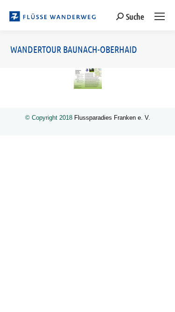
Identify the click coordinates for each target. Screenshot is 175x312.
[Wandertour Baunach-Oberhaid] (88, 78)
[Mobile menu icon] (160, 16)
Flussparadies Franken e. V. (112, 117)
